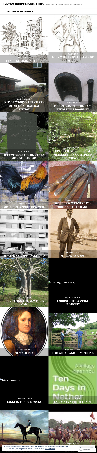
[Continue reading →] (24, 38)
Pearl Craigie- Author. (24, 60)
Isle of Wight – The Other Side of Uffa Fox (24, 156)
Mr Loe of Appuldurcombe (24, 207)
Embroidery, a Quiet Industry (72, 302)
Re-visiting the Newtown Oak (24, 302)
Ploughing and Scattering (73, 353)
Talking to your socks (24, 401)
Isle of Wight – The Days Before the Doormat (73, 107)
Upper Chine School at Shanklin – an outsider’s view (72, 154)
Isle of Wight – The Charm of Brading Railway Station (24, 106)
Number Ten (24, 353)
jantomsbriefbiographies (24, 4)
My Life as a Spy (73, 255)
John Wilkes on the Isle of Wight (73, 58)
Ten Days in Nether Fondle (72, 401)
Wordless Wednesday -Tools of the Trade (73, 205)
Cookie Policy (50, 449)
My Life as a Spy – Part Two (24, 255)
